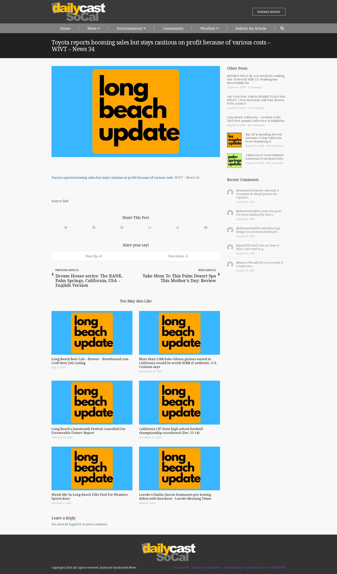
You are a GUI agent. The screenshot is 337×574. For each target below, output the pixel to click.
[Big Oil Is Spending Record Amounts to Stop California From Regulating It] (234, 140)
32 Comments (256, 108)
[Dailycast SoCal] (78, 11)
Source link (59, 201)
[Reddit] (178, 227)
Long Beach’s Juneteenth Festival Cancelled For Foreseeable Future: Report (88, 431)
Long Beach (214, 567)
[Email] (206, 227)
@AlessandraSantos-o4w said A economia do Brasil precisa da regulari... (257, 193)
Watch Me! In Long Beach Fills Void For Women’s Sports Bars (89, 496)
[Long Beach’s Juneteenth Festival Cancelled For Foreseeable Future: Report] (91, 402)
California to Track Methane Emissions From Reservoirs (265, 156)
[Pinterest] (122, 227)
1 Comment (254, 87)
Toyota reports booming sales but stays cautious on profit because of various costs (112, 177)
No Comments (256, 125)
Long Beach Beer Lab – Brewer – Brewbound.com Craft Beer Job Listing (89, 361)
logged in (75, 524)
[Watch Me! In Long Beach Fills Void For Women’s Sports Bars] (91, 468)
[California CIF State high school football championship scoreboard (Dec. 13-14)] (179, 402)
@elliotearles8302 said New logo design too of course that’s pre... (258, 230)
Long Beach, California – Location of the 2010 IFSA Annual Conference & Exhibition (255, 119)
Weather (207, 28)
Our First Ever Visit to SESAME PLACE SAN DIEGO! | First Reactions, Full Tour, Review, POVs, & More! (256, 100)
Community (173, 28)
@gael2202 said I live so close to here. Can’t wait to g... (257, 247)
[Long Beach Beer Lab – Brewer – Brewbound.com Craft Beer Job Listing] (91, 333)
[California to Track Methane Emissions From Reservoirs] (234, 160)
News (92, 28)
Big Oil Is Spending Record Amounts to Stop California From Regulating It (264, 137)
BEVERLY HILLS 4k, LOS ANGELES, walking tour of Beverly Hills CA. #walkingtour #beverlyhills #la (256, 79)
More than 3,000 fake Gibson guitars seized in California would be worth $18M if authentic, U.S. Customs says (178, 363)
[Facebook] (94, 227)
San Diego (198, 567)
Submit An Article (250, 28)
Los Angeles (181, 567)
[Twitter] (66, 227)
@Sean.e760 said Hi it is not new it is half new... (259, 264)
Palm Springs (233, 567)
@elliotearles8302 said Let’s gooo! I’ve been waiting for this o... (259, 212)
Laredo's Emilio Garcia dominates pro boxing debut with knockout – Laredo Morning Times (175, 496)
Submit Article (268, 12)
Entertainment (130, 28)
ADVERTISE (278, 567)
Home (65, 28)
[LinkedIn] (149, 227)
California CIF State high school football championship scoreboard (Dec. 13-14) (171, 431)
